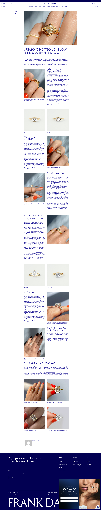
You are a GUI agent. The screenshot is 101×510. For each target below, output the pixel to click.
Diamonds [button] (40, 6)
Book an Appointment (96, 3)
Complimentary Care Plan (77, 465)
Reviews (60, 459)
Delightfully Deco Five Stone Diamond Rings (30, 402)
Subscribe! (11, 477)
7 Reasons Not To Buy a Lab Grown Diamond (54, 402)
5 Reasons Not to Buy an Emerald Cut (30, 430)
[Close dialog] (99, 480)
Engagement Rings (90, 459)
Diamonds (88, 461)
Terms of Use (61, 468)
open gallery (60, 323)
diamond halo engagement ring (53, 193)
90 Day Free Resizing (76, 462)
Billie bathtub (37, 99)
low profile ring (50, 339)
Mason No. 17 (26, 287)
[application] (98, 507)
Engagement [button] (31, 6)
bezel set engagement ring (57, 90)
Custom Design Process (63, 462)
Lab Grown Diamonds (62, 470)
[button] (4, 3)
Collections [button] (48, 6)
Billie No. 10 (25, 132)
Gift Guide (53, 6)
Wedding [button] (36, 6)
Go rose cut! (59, 167)
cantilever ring (39, 252)
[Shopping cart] (99, 6)
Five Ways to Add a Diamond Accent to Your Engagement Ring (57, 430)
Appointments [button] (58, 6)
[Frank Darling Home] (50, 3)
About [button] (62, 6)
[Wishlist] (95, 6)
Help (69, 6)
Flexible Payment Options (77, 464)
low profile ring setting (52, 74)
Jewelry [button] (44, 6)
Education (66, 6)
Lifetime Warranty (75, 461)
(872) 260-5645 (11, 3)
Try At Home (61, 465)
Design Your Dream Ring (63, 464)
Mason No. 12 (49, 287)
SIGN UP (69, 500)
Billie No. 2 (49, 132)
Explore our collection (50, 372)
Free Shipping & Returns (76, 459)
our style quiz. (65, 373)
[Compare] (97, 6)
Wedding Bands (89, 462)
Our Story (60, 461)
